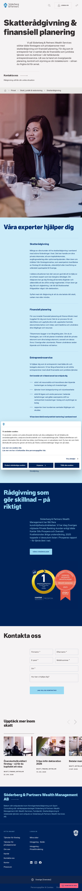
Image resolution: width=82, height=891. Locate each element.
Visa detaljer (70, 459)
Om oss (7, 849)
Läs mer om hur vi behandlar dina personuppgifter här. (24, 450)
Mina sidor (34, 837)
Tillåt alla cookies (67, 465)
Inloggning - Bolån (37, 842)
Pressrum (8, 867)
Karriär (6, 853)
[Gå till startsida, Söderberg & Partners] (11, 5)
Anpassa (40, 465)
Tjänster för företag (12, 837)
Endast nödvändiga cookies (15, 465)
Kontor (6, 862)
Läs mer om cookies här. (12, 448)
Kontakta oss (9, 858)
